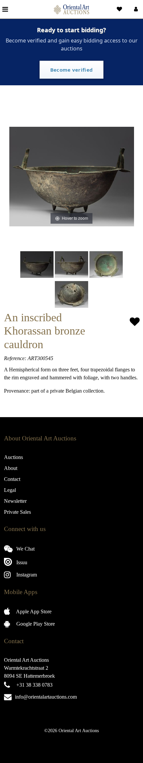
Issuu (21, 562)
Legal (10, 490)
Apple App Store (33, 611)
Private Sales (17, 512)
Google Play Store (35, 624)
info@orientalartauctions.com (46, 697)
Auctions (13, 457)
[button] (135, 9)
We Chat (25, 549)
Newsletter (15, 501)
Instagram (26, 574)
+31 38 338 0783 (34, 685)
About (10, 468)
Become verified (71, 69)
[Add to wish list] (135, 321)
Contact (12, 479)
